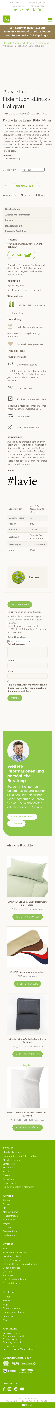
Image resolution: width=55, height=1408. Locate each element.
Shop (17, 43)
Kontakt (7, 1300)
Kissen (6, 1171)
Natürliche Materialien (14, 1279)
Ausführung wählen (28, 917)
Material (9, 220)
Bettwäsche (43, 43)
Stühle (6, 1204)
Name (11, 660)
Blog (5, 1304)
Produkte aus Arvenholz (15, 1252)
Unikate (7, 1227)
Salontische (9, 1220)
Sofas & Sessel (10, 1231)
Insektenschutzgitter (13, 1256)
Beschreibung (12, 209)
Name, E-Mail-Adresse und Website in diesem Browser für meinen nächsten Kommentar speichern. (27, 688)
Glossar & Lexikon (12, 1283)
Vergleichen (12, 195)
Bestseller (8, 1272)
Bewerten (43, 195)
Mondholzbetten (11, 1160)
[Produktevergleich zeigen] (21, 9)
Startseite (7, 43)
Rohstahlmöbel (10, 1216)
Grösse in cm (9, 170)
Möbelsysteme (10, 1212)
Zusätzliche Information (17, 214)
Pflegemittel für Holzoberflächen (20, 1264)
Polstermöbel (10, 1235)
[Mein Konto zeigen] (33, 9)
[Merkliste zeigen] (28, 9)
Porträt (6, 1297)
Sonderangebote (37, 2)
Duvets (6, 1175)
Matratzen (8, 1167)
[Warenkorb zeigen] (40, 9)
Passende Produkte (15, 231)
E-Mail (11, 671)
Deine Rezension (16, 644)
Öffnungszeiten (37, 6)
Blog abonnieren (18, 6)
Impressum (8, 1316)
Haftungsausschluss (13, 1312)
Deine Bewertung (16, 637)
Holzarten (8, 1275)
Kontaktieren (16, 823)
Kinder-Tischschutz (12, 1260)
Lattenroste (9, 1164)
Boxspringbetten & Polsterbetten (20, 1156)
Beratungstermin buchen (22, 816)
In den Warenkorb (26, 186)
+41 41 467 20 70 (17, 2)
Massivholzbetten (12, 1152)
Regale (6, 1223)
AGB (5, 1320)
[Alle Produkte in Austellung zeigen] (15, 9)
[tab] (27, 209)
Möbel (6, 1208)
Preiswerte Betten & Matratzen (18, 1187)
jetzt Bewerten (20, 604)
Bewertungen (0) (14, 226)
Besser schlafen (11, 1183)
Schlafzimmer (28, 43)
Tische (6, 1200)
